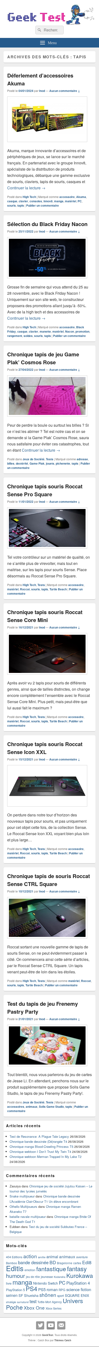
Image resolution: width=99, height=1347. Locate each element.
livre (9, 1283)
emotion (30, 1270)
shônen (47, 1294)
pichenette (63, 463)
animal (52, 1256)
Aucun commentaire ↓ (64, 91)
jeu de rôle (33, 1277)
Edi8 (87, 1262)
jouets (50, 463)
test (33, 1301)
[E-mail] (61, 1325)
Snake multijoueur (22, 1196)
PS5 (42, 1289)
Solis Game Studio (51, 1106)
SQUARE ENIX (77, 1295)
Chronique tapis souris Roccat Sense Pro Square (44, 490)
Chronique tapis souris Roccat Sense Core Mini (44, 616)
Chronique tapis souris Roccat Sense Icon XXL (44, 748)
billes (10, 463)
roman (52, 1289)
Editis (15, 1268)
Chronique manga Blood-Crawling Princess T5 (41, 1146)
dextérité (22, 463)
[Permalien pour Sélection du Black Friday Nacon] (47, 280)
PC (80, 201)
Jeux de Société (33, 459)
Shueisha (31, 1295)
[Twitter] (40, 1325)
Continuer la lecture (26, 188)
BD (53, 1262)
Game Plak (37, 463)
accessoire (67, 197)
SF (21, 1295)
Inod (42, 91)
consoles (36, 201)
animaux (31, 1106)
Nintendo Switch (45, 1283)
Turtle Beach (58, 589)
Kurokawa (79, 1275)
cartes (77, 1263)
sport (60, 1295)
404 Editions (14, 1257)
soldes (28, 336)
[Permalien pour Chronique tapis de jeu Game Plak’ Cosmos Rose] (47, 419)
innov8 (48, 201)
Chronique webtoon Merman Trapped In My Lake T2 (45, 1156)
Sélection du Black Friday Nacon (47, 224)
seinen (12, 1295)
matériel (70, 201)
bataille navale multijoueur (28, 1216)
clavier (23, 201)
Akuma (81, 197)
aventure (82, 1257)
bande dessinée (33, 1262)
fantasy (77, 1268)
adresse (82, 459)
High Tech (29, 197)
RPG (62, 1289)
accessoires (15, 1106)
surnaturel (23, 1302)
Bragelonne (64, 1263)
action (30, 1256)
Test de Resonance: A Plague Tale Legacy (39, 1136)
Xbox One (34, 1307)
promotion (82, 331)
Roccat (25, 589)
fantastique (51, 1268)
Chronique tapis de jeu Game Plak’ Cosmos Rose (43, 358)
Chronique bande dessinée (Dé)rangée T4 (38, 1141)
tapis (20, 205)
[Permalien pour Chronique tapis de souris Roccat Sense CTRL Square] (47, 941)
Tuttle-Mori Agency (49, 1302)
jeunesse (47, 1277)
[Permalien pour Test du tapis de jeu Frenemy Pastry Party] (47, 1068)
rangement (14, 336)
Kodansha (59, 1277)
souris (11, 205)
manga (58, 201)
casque (12, 201)
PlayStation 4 (78, 1283)
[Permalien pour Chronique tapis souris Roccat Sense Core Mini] (47, 677)
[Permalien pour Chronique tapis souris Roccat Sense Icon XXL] (47, 809)
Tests (49, 459)
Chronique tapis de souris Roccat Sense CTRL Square (48, 880)
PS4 (31, 1288)
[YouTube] (51, 1325)
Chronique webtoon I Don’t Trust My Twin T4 (40, 1151)
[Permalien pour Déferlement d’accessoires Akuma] (47, 144)
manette (45, 331)
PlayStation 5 (15, 1289)
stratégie (11, 1302)
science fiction (78, 1289)
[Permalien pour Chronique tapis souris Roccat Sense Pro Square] (47, 551)
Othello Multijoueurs (23, 1206)
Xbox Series (54, 1308)
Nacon (69, 331)
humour (15, 1275)
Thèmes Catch (62, 1340)
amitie (41, 1257)
